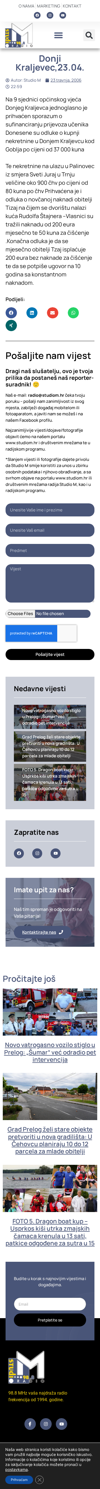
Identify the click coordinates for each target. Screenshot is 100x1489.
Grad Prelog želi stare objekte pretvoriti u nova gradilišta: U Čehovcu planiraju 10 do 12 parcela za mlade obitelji (50, 1140)
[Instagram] (50, 15)
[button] (58, 35)
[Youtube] (62, 15)
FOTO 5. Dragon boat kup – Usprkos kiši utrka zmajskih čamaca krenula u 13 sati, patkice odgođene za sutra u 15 (50, 1232)
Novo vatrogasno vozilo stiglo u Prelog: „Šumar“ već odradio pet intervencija (50, 1052)
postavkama (16, 1469)
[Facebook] (37, 15)
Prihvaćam (19, 1480)
